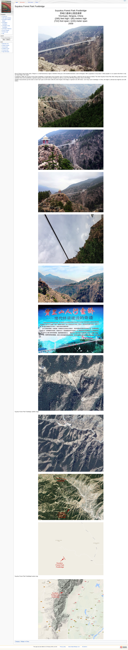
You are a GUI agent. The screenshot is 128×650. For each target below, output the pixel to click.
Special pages (5, 46)
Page (17, 2)
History (36, 2)
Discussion (22, 2)
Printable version (5, 48)
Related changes (5, 45)
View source (30, 2)
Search (2, 35)
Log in (125, 0)
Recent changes (5, 30)
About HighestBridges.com (74, 646)
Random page (5, 31)
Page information (5, 51)
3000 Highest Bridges (6, 17)
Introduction (4, 16)
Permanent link (5, 50)
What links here (5, 43)
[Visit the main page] (6, 6)
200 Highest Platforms (6, 28)
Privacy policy (63, 646)
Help (3, 33)
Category (17, 641)
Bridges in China (25, 641)
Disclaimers (84, 646)
